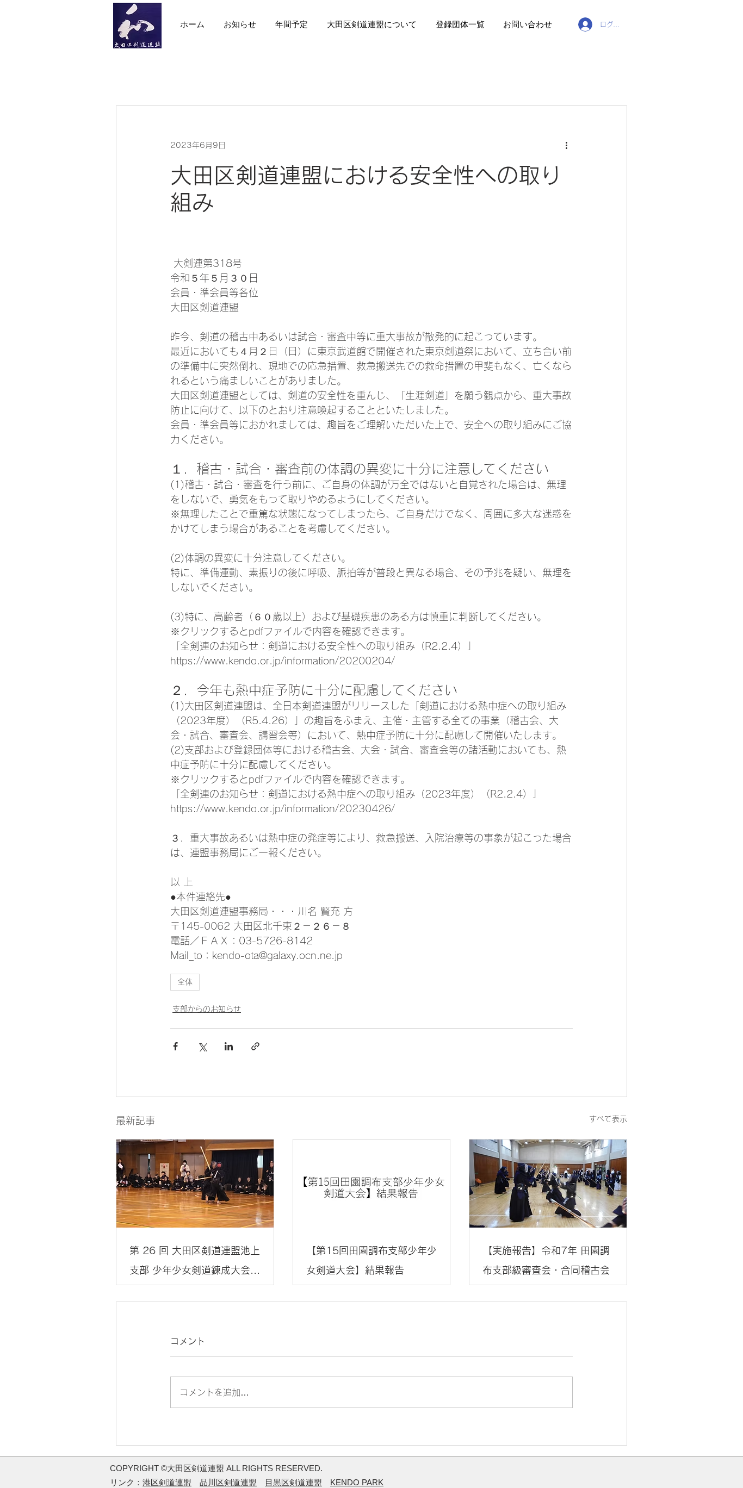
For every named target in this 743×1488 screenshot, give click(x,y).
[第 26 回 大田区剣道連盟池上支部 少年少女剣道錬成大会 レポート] (195, 1184)
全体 (185, 982)
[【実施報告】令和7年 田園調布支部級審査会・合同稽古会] (548, 1184)
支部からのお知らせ (206, 1009)
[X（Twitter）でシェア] (202, 1046)
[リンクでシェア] (255, 1046)
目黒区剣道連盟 (293, 1482)
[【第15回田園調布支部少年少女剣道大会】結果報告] (371, 1184)
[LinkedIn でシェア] (229, 1046)
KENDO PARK (356, 1482)
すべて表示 (608, 1119)
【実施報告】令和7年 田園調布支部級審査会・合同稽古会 (546, 1260)
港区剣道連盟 (167, 1482)
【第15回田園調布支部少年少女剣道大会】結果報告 (371, 1260)
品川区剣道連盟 (228, 1482)
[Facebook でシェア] (175, 1046)
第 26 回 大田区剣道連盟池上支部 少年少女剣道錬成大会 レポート (194, 1263)
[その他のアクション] (566, 145)
